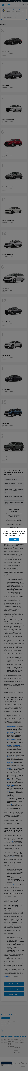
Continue (14, 539)
